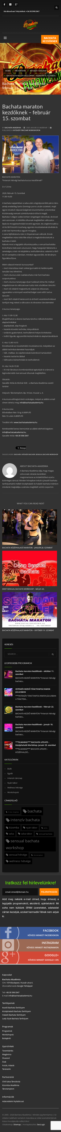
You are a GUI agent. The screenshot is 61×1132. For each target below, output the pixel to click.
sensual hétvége (18, 854)
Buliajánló (6, 1038)
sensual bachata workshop (47, 454)
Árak (4, 1061)
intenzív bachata (28, 454)
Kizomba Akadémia (10, 1085)
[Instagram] (10, 4)
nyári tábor (31, 827)
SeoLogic (41, 1124)
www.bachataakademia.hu (25, 422)
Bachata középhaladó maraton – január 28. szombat (27, 547)
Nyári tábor (12, 783)
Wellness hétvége (15, 787)
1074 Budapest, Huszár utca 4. (20, 982)
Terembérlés (7, 1050)
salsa (11, 833)
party (45, 828)
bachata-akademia (13, 128)
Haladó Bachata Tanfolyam (14, 1015)
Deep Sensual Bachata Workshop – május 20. (23, 589)
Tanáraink (6, 1069)
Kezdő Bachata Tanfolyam (13, 1007)
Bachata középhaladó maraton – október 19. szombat (28, 630)
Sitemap (17, 1124)
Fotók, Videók (8, 1065)
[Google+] (16, 4)
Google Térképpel (24, 986)
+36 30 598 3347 (32, 11)
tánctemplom (38, 855)
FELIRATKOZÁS (49, 892)
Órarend (6, 1058)
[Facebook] (4, 4)
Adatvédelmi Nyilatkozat (13, 1101)
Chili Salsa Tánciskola (11, 1081)
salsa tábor (26, 833)
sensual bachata (45, 834)
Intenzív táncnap (20, 130)
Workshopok (34, 130)
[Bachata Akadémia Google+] (30, 958)
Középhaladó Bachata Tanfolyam (16, 1011)
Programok (7, 1031)
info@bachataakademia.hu (31, 402)
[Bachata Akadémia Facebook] (30, 933)
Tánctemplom (8, 1088)
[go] (53, 654)
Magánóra (6, 1054)
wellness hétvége (20, 861)
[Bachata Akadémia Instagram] (30, 945)
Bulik (9, 768)
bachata (17, 454)
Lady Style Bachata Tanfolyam (15, 1018)
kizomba (14, 827)
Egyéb (10, 773)
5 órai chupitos (13, 812)
